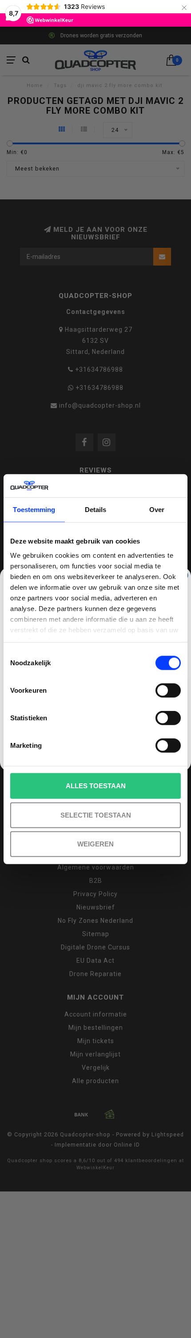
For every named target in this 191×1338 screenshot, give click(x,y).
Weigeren (95, 844)
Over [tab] (156, 509)
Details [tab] (96, 509)
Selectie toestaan (95, 814)
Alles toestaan (96, 786)
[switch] (168, 690)
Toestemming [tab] (34, 509)
